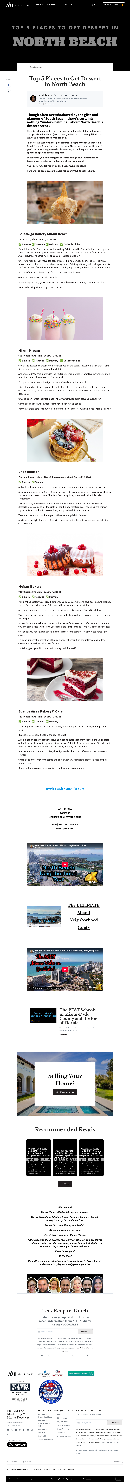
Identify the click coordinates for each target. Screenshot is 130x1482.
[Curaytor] (17, 1446)
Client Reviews (62, 1418)
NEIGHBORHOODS (53, 4)
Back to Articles (36, 67)
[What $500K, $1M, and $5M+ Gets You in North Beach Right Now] (38, 1157)
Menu (95, 4)
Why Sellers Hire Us (63, 1422)
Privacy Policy (118, 1462)
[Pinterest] (20, 1430)
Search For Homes (63, 1429)
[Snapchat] (24, 1430)
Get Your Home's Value (45, 1440)
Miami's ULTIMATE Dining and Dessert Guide (44, 1423)
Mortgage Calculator (64, 1436)
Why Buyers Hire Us (63, 1425)
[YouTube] (28, 1430)
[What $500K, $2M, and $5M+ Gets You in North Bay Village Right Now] (65, 1157)
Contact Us (61, 1433)
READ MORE (63, 1035)
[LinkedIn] (16, 1430)
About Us (60, 1414)
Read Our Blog (43, 1436)
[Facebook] (8, 1430)
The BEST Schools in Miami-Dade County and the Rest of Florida (79, 1016)
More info (88, 1479)
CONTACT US (67, 4)
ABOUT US (40, 4)
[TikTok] (8, 1434)
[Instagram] (32, 1430)
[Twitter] (12, 1430)
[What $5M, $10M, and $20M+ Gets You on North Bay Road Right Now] (91, 1157)
